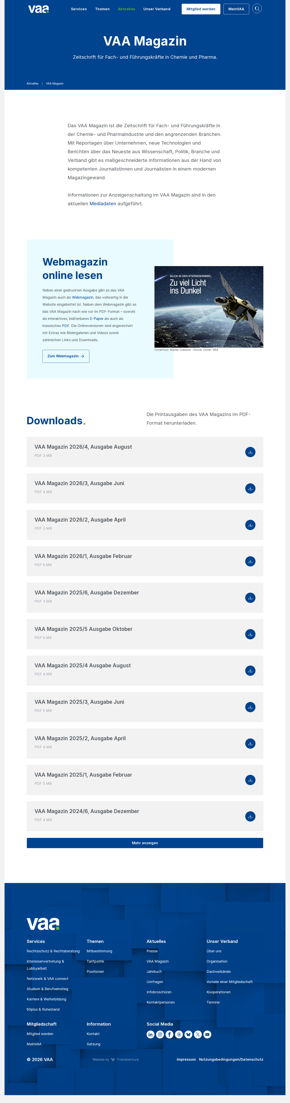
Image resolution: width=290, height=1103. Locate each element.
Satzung (93, 1044)
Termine (213, 1002)
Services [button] (79, 9)
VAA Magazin (158, 961)
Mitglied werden (40, 1034)
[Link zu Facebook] (169, 1034)
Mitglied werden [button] (201, 9)
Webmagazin (82, 297)
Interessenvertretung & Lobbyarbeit (45, 964)
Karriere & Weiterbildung (46, 999)
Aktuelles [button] (126, 9)
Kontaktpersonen (161, 1002)
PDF (65, 326)
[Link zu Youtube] (207, 1034)
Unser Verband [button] (156, 9)
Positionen (95, 971)
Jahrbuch (154, 971)
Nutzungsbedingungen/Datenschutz (231, 1059)
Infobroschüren (159, 992)
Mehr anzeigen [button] (145, 843)
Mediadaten (103, 203)
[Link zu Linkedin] (150, 1034)
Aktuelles (32, 83)
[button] (257, 8)
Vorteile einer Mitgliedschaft (230, 982)
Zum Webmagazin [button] (63, 356)
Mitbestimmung (99, 951)
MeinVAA (34, 1044)
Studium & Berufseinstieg (47, 989)
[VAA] (47, 9)
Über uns (214, 951)
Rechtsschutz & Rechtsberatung (53, 951)
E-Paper (96, 319)
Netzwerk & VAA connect (47, 979)
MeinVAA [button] (236, 9)
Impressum (186, 1059)
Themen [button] (102, 9)
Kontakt (93, 1034)
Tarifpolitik (95, 961)
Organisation (217, 961)
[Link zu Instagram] (160, 1034)
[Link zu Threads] (179, 1034)
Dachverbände (219, 971)
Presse (152, 951)
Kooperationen (219, 992)
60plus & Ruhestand (43, 1009)
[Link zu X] (198, 1034)
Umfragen (155, 982)
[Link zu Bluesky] (188, 1034)
